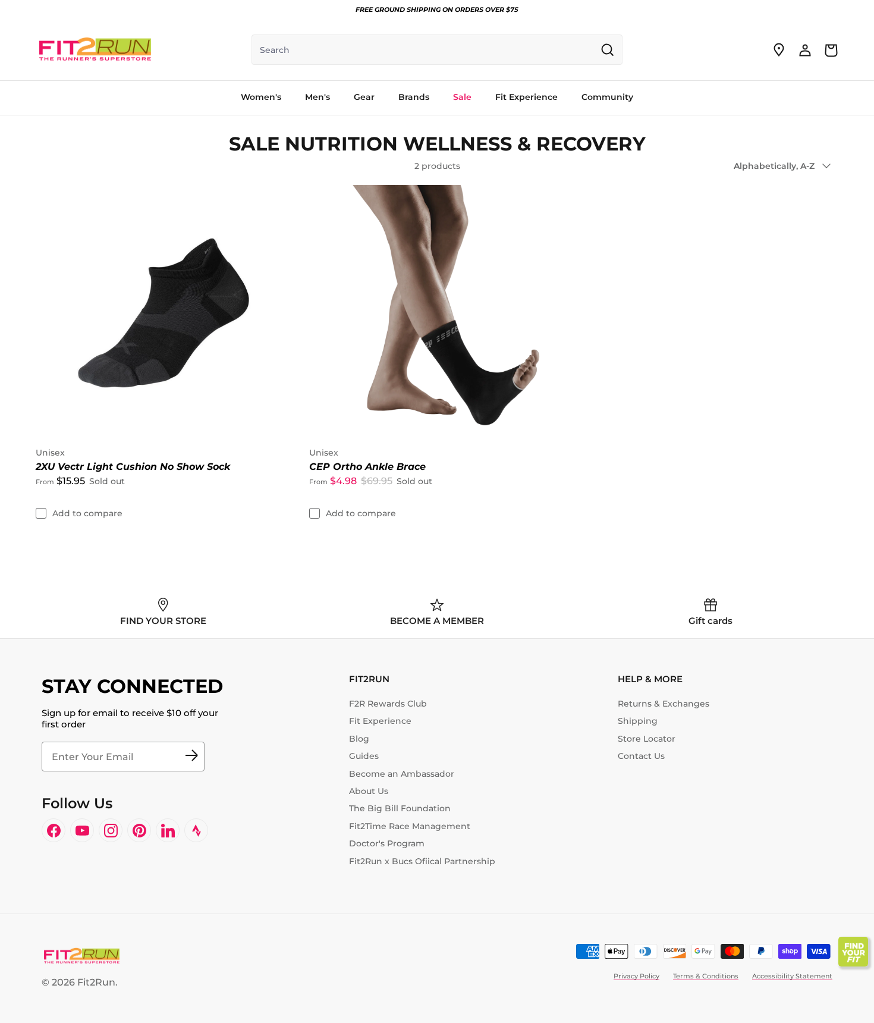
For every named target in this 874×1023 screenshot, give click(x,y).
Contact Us (641, 756)
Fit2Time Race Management (409, 826)
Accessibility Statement (792, 976)
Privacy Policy (636, 976)
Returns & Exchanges (663, 703)
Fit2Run (96, 982)
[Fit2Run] (95, 50)
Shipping (638, 721)
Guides (364, 756)
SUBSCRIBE (191, 756)
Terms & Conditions (705, 976)
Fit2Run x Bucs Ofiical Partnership (422, 861)
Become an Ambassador (401, 773)
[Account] (805, 50)
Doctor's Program (387, 843)
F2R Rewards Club (388, 703)
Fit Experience (380, 721)
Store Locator (646, 738)
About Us (368, 791)
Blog (359, 738)
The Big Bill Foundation (400, 808)
